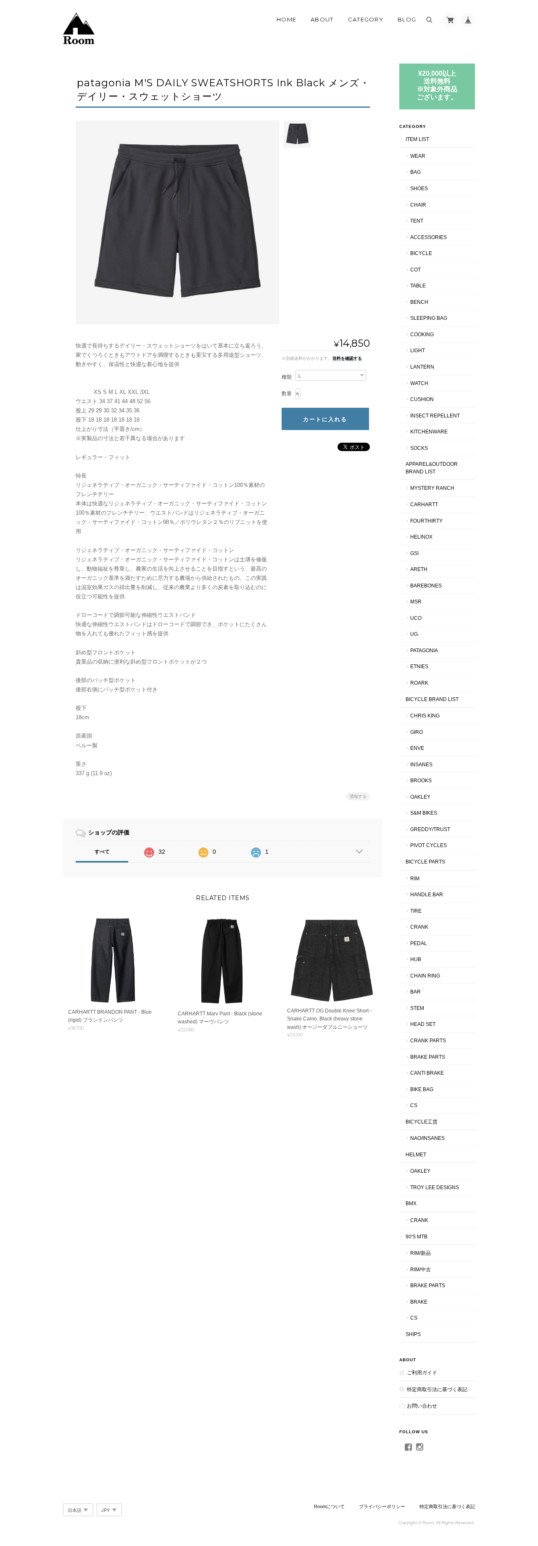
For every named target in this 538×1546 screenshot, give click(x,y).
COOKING (422, 334)
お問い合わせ (422, 1405)
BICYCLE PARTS (425, 861)
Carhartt (424, 504)
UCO (416, 618)
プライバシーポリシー (382, 1506)
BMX (411, 1203)
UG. (414, 634)
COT (415, 269)
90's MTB (416, 1236)
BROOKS (421, 780)
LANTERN (422, 366)
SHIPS (413, 1334)
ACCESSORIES (428, 237)
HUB (415, 959)
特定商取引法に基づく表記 (437, 1389)
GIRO (416, 732)
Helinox (421, 536)
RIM (414, 878)
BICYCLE (421, 253)
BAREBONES (426, 585)
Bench (419, 302)
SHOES (419, 188)
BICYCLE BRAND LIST (432, 699)
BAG (415, 172)
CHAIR (418, 204)
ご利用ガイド (422, 1372)
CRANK (419, 927)
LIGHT (417, 350)
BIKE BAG (421, 1089)
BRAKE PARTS (427, 1057)
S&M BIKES (423, 813)
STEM (417, 1008)
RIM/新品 (420, 1253)
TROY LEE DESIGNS (434, 1187)
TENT (416, 220)
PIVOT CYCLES (428, 845)
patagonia (424, 650)
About (322, 19)
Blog (407, 19)
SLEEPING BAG (428, 318)
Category (365, 19)
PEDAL (418, 943)
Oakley (420, 797)
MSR (416, 601)
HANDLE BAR (426, 894)
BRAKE (418, 1301)
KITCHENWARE (429, 431)
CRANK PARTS (428, 1040)
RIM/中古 (420, 1269)
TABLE (418, 285)
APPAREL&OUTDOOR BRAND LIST (432, 467)
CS (413, 1105)
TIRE (416, 911)
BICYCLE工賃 (422, 1121)
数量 (287, 393)
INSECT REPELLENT (435, 415)
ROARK (419, 682)
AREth (418, 569)
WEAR (417, 156)
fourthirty (426, 520)
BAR (415, 991)
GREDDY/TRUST (430, 829)
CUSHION (422, 399)
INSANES (421, 764)
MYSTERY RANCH (432, 488)
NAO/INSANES (427, 1138)
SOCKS (419, 448)
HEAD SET (422, 1024)
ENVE (417, 748)
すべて (102, 852)
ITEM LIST (417, 139)
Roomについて (329, 1506)
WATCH (419, 383)
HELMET (416, 1154)
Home (286, 19)
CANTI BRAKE (427, 1073)
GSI (414, 553)
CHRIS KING (425, 715)
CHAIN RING (425, 975)
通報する (358, 796)
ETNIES (419, 666)
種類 (287, 377)
